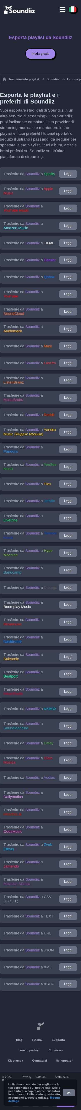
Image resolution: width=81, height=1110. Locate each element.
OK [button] (69, 1092)
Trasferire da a (29, 174)
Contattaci (39, 1060)
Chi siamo (56, 1050)
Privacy (26, 1077)
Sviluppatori (64, 1060)
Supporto (58, 1039)
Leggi (68, 174)
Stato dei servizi (40, 1078)
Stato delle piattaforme (62, 1078)
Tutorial (37, 1039)
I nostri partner (28, 1050)
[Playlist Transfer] (19, 9)
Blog (19, 1039)
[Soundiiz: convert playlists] (40, 1026)
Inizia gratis (40, 53)
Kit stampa (15, 1060)
